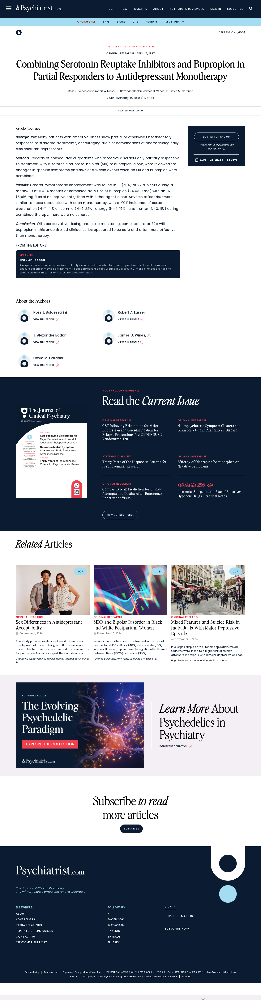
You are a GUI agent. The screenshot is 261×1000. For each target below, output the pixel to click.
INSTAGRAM (116, 925)
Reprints (152, 21)
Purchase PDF (86, 21)
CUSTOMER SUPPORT (31, 942)
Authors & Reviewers (187, 9)
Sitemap (186, 976)
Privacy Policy (32, 972)
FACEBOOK (116, 919)
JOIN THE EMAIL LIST (180, 916)
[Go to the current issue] (51, 497)
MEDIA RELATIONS (29, 925)
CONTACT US (26, 937)
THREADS (114, 937)
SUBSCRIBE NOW (177, 928)
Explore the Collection (173, 746)
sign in (211, 144)
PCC (124, 9)
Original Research (120, 53)
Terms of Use (51, 972)
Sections (172, 21)
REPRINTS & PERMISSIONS (34, 931)
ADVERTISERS (25, 919)
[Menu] (8, 8)
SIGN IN (170, 907)
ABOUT (21, 914)
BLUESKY (114, 942)
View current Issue (120, 515)
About (158, 9)
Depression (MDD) (232, 32)
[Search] (250, 9)
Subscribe (235, 9)
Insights (140, 9)
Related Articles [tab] (129, 110)
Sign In (215, 9)
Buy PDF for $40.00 (216, 136)
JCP (112, 9)
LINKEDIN (114, 931)
